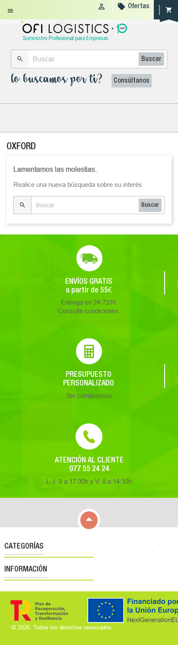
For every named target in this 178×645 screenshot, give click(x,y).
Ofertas (138, 6)
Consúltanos (131, 81)
